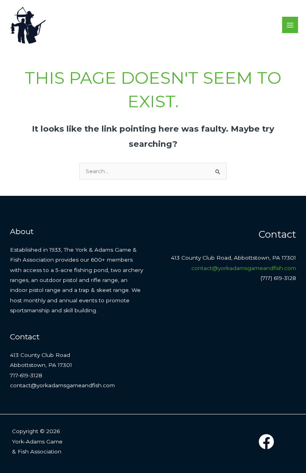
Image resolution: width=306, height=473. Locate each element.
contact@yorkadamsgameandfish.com (243, 268)
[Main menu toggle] (290, 25)
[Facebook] (266, 441)
